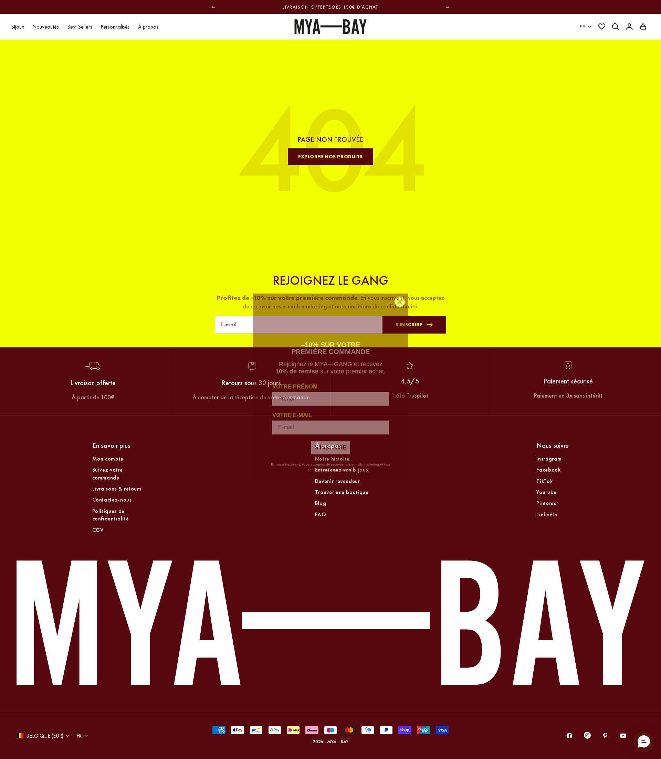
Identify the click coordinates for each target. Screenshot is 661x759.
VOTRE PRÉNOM (294, 380)
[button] (643, 741)
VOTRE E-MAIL (292, 408)
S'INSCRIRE (331, 441)
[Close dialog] (399, 295)
